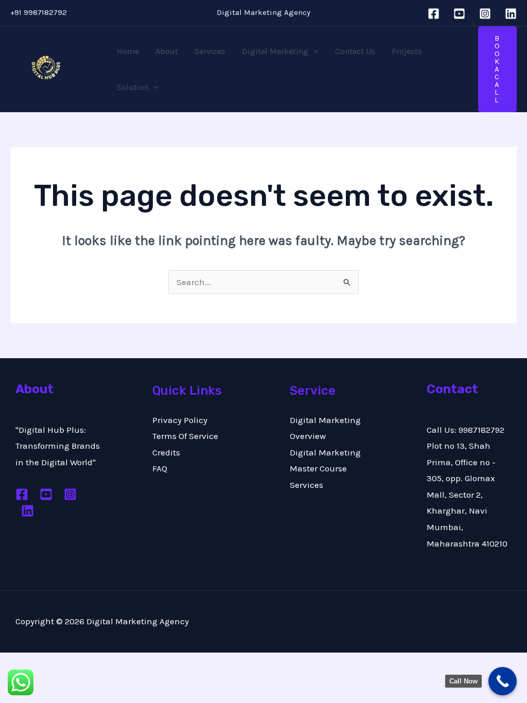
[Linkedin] (511, 14)
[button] (313, 51)
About (166, 51)
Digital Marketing (275, 51)
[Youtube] (46, 494)
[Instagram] (485, 14)
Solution (133, 87)
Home (128, 51)
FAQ (159, 468)
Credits (166, 452)
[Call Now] (502, 681)
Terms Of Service (185, 436)
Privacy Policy (179, 420)
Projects (407, 51)
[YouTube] (459, 14)
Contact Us (355, 51)
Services (210, 51)
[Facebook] (434, 14)
